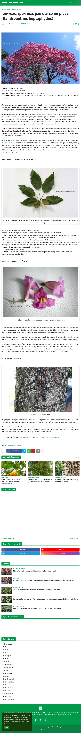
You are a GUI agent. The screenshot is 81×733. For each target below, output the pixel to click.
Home (37, 730)
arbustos (5, 659)
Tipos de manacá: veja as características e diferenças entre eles (36, 590)
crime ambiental (7, 664)
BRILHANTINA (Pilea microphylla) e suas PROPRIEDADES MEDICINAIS (37, 608)
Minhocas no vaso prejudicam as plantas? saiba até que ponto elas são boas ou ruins (44, 580)
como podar (6, 661)
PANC (4, 647)
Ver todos (77, 457)
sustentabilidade (7, 693)
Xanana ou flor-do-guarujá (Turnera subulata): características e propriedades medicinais (45, 599)
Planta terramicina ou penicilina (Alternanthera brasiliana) (34, 571)
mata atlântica (7, 673)
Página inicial (5, 9)
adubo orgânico (7, 656)
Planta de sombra (8, 650)
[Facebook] (73, 24)
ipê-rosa (18, 445)
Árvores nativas (16, 9)
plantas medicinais (8, 688)
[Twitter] (76, 24)
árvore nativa (30, 105)
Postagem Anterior (8, 538)
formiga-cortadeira (8, 667)
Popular (6, 564)
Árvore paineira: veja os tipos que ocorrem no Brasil (67, 481)
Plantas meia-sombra (9, 653)
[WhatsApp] (79, 24)
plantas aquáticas (8, 682)
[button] (6, 727)
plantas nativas (7, 691)
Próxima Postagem (73, 538)
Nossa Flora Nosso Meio (12, 3)
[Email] (38, 451)
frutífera (5, 670)
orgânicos (5, 676)
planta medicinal (7, 143)
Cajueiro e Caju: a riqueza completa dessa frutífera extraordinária (10, 482)
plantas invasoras (8, 685)
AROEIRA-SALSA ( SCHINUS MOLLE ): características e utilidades (40, 481)
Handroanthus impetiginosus (50, 437)
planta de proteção (8, 679)
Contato (43, 730)
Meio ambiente (7, 644)
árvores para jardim (8, 699)
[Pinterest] (33, 451)
